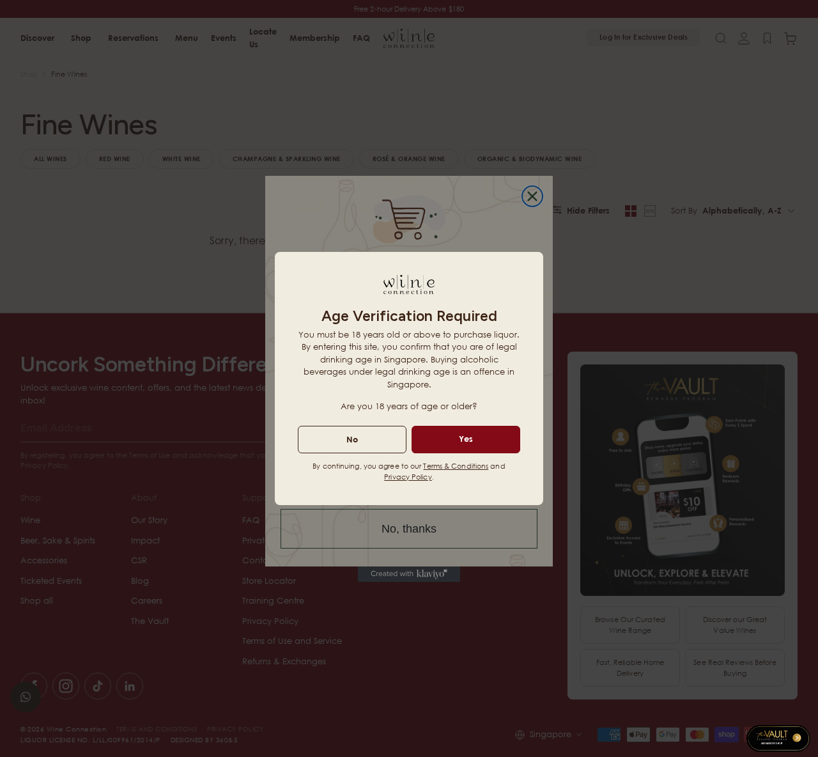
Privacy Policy (407, 476)
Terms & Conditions (455, 466)
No (352, 439)
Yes (466, 438)
